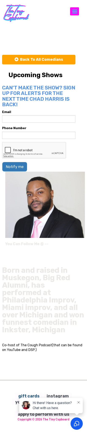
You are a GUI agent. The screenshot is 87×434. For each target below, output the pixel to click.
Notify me (15, 166)
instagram (58, 396)
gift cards (28, 396)
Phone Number (14, 128)
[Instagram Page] (82, 245)
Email (6, 112)
